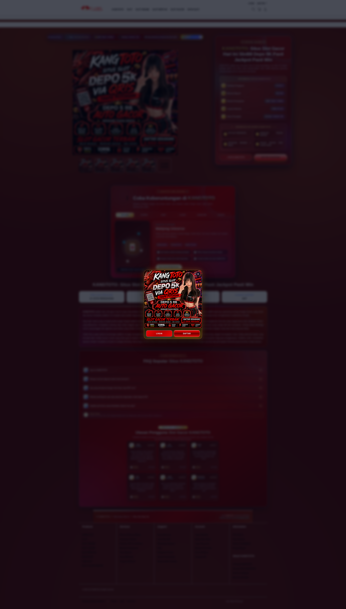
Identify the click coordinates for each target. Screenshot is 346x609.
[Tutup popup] (198, 274)
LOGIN (159, 334)
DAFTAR (187, 334)
